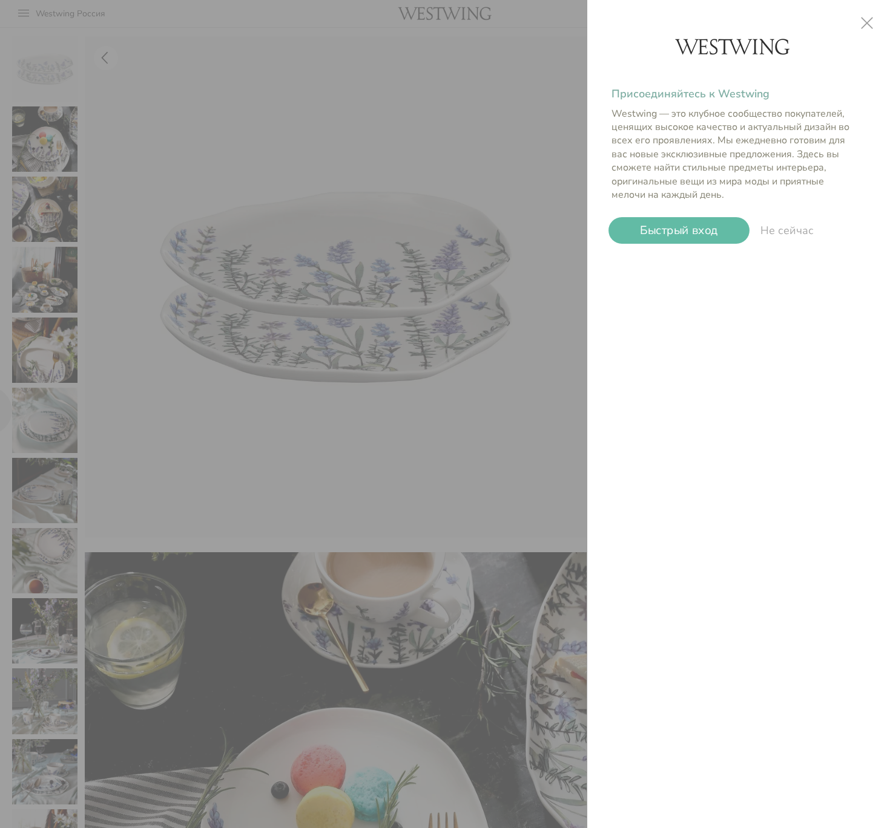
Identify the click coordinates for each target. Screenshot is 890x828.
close (867, 23)
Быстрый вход (679, 230)
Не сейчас (787, 230)
